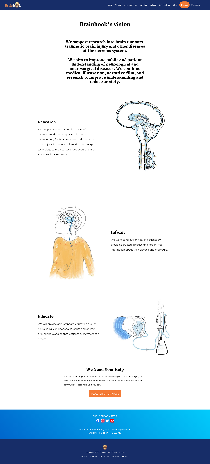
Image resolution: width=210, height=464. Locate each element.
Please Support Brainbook (105, 394)
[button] (203, 4)
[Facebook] (97, 421)
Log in (122, 452)
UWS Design (114, 452)
